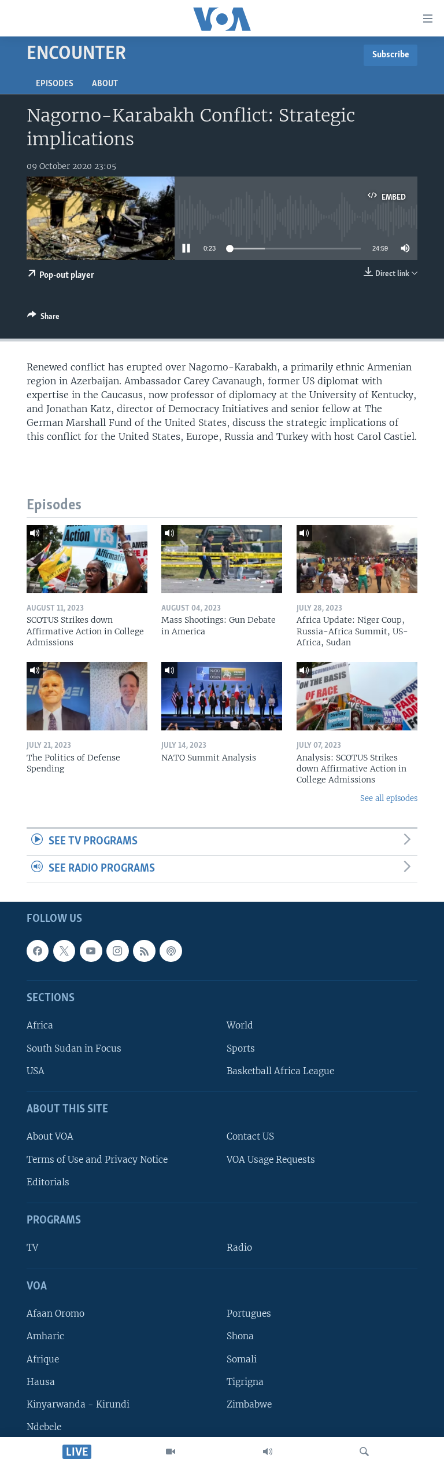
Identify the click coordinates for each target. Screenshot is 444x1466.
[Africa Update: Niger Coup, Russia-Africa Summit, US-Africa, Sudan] (357, 559)
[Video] (170, 1451)
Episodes (54, 84)
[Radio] (267, 1451)
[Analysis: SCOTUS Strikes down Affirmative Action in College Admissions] (357, 696)
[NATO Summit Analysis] (221, 696)
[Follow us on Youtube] (91, 950)
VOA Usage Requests (271, 1158)
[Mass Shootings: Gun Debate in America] (221, 559)
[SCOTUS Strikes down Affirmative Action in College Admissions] (87, 559)
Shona (240, 1336)
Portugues (249, 1313)
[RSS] (144, 950)
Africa (40, 1025)
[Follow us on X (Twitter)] (64, 950)
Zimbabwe (249, 1403)
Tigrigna (245, 1381)
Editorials (48, 1181)
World (240, 1025)
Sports (241, 1047)
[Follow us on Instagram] (117, 950)
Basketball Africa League (280, 1070)
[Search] (364, 1451)
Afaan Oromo (55, 1313)
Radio (239, 1247)
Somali (242, 1358)
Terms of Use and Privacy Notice (97, 1158)
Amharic (45, 1336)
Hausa (41, 1381)
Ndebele (44, 1426)
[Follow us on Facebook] (38, 950)
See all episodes (388, 798)
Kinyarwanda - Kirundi (78, 1403)
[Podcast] (171, 950)
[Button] (43, 318)
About (105, 84)
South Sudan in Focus (74, 1047)
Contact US (250, 1136)
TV (32, 1247)
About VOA (50, 1136)
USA (36, 1070)
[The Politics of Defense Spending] (87, 696)
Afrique (43, 1358)
